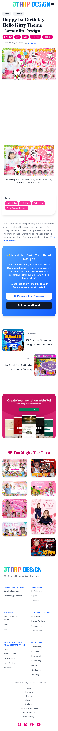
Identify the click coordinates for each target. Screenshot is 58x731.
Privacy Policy (29, 712)
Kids (25, 37)
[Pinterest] (32, 724)
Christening (36, 661)
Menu (6, 629)
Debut (34, 665)
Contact (29, 696)
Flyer (6, 649)
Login (29, 688)
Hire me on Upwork (29, 305)
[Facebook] (19, 724)
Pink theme (38, 203)
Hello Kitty (25, 203)
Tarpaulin (35, 37)
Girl (17, 37)
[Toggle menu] (3, 4)
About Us (29, 700)
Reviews (29, 692)
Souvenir (35, 600)
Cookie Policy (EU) (29, 717)
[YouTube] (39, 724)
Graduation (36, 670)
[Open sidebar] (52, 4)
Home (6, 14)
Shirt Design (36, 626)
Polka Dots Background (17, 208)
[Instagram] (25, 724)
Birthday (18, 14)
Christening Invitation (13, 596)
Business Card (10, 654)
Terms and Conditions (29, 708)
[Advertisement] (29, 114)
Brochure (8, 668)
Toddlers (47, 37)
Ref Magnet (36, 591)
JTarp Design (23, 683)
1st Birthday (12, 203)
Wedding (35, 675)
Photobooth (36, 656)
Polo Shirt (35, 616)
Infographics (9, 658)
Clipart (34, 596)
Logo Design (9, 663)
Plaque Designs (38, 621)
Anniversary (36, 646)
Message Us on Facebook (30, 296)
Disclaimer (29, 704)
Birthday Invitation (11, 591)
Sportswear (36, 631)
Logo (6, 624)
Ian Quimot (32, 43)
